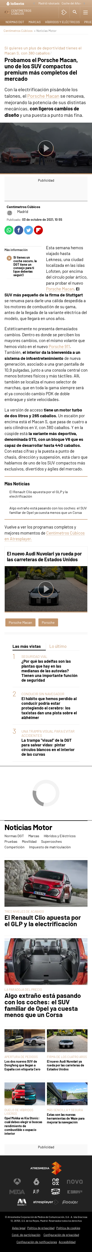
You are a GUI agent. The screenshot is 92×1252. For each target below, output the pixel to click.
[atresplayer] (64, 12)
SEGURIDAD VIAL (34, 656)
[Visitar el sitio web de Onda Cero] (55, 1192)
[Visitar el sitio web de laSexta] (36, 1181)
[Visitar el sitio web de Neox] (55, 1181)
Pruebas (10, 841)
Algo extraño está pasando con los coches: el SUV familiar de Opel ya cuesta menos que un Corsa (48, 510)
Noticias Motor (28, 827)
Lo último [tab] (58, 646)
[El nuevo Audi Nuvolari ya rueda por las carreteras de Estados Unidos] (67, 1041)
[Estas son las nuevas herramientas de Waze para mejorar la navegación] (67, 1094)
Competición (14, 847)
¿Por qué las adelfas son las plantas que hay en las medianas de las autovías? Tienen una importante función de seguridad (49, 670)
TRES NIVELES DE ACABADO (24, 911)
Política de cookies (68, 1228)
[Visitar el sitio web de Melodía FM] (22, 1202)
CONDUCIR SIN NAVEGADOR (42, 694)
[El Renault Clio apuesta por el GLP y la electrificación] (46, 883)
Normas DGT (15, 22)
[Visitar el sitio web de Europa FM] (75, 1192)
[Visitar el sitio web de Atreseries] (36, 1192)
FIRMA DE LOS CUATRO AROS (67, 1057)
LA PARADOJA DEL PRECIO (23, 989)
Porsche (48, 622)
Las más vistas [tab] (27, 646)
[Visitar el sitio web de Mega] (17, 1192)
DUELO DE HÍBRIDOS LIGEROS (18, 1111)
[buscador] (74, 12)
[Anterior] (34, 3)
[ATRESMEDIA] (46, 1168)
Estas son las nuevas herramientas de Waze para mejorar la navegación (65, 1118)
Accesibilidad (67, 1242)
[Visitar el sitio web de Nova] (75, 1181)
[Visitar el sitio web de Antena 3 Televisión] (17, 1181)
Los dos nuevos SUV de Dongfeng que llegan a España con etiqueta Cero (22, 1065)
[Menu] (85, 12)
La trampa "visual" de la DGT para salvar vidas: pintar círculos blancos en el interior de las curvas (48, 747)
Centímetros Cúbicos (18, 30)
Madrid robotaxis (48, 3)
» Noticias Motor (45, 30)
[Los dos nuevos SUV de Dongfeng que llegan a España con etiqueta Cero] (24, 1041)
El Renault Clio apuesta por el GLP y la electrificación (42, 920)
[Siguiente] (84, 3)
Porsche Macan (43, 96)
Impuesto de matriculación (50, 847)
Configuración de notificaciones (37, 1242)
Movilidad (29, 841)
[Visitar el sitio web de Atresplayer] (46, 1202)
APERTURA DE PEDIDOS (21, 1057)
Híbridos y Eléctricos (62, 22)
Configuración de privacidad (61, 1235)
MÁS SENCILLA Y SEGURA (65, 1110)
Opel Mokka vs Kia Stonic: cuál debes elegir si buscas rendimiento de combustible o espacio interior (23, 1125)
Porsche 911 (59, 346)
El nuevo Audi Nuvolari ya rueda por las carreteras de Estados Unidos (44, 556)
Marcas (35, 22)
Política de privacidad (40, 1228)
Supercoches (51, 841)
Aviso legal (18, 1228)
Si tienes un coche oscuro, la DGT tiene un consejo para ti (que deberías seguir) (25, 266)
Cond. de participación (26, 1235)
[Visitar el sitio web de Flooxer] (70, 1202)
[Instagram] (10, 213)
